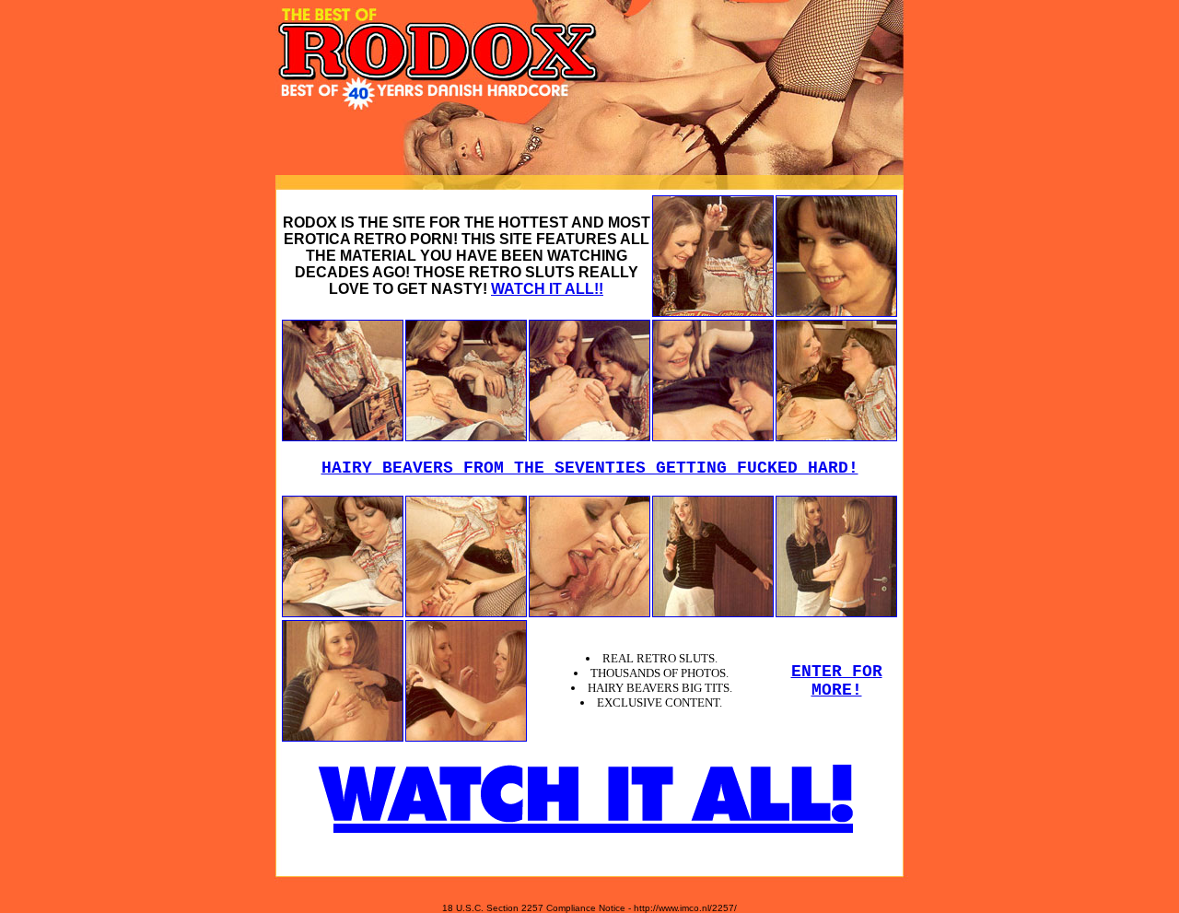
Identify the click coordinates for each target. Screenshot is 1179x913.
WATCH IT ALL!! (547, 289)
